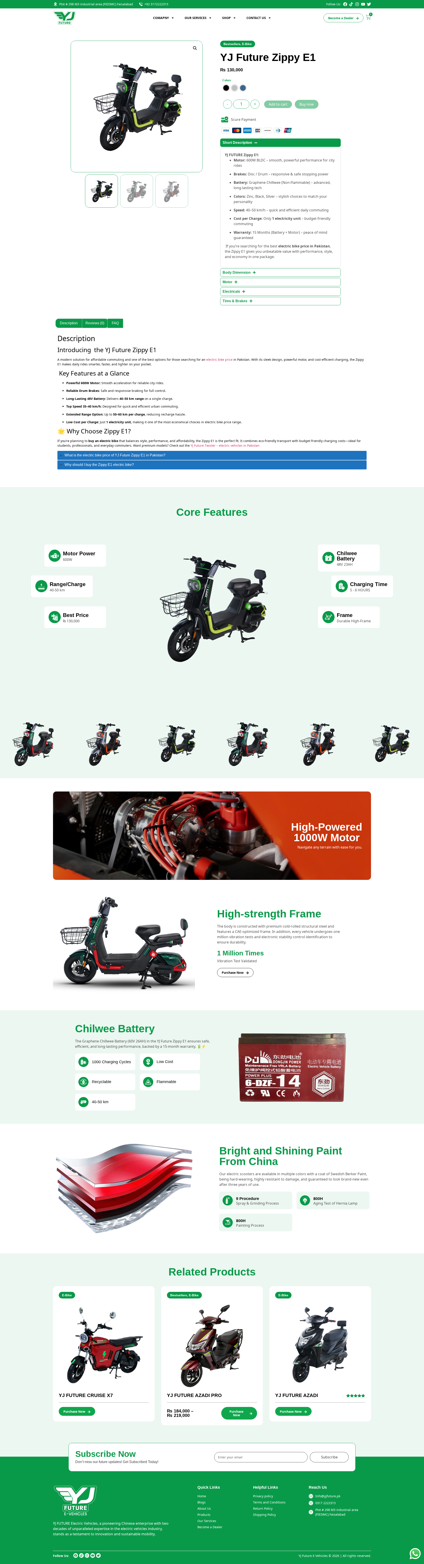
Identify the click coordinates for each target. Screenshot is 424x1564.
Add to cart (278, 104)
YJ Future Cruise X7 (86, 1395)
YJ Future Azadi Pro (194, 1395)
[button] (195, 48)
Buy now (306, 104)
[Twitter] (369, 4)
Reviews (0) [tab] (94, 323)
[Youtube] (363, 4)
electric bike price (219, 359)
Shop (226, 18)
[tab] (212, 455)
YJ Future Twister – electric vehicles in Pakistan (225, 445)
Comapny (161, 18)
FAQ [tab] (115, 323)
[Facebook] (345, 4)
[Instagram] (357, 4)
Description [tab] (69, 323)
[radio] (226, 88)
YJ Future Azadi (296, 1395)
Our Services (195, 18)
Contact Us (256, 18)
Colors (226, 80)
